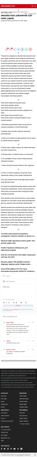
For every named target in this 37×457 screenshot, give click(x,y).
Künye (2, 401)
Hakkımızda (4, 404)
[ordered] (14, 302)
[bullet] (16, 302)
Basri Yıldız (10, 322)
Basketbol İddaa (23, 398)
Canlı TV (3, 418)
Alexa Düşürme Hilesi (6, 12)
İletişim (3, 407)
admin (8, 341)
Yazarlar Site (4, 432)
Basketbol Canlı (5, 438)
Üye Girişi (3, 396)
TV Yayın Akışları (24, 424)
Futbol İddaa (22, 396)
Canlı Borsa (4, 413)
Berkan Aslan (10, 349)
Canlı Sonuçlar (5, 415)
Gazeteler (22, 413)
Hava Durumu (23, 415)
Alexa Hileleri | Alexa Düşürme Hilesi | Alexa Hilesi (14, 12)
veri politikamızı (19, 455)
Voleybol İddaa (23, 407)
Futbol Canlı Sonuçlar (7, 421)
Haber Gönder (23, 418)
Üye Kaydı (4, 398)
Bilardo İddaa (23, 404)
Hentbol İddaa (23, 401)
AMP (2, 440)
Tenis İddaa (4, 435)
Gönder (18, 305)
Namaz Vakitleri (23, 421)
